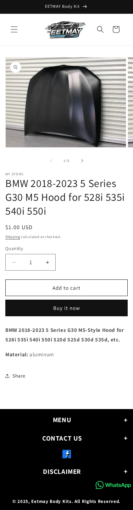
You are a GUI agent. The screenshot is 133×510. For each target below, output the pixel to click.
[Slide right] (82, 161)
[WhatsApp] (113, 485)
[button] (14, 29)
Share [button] (19, 376)
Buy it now (66, 308)
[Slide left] (51, 161)
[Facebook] (66, 455)
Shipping (12, 236)
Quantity (14, 248)
